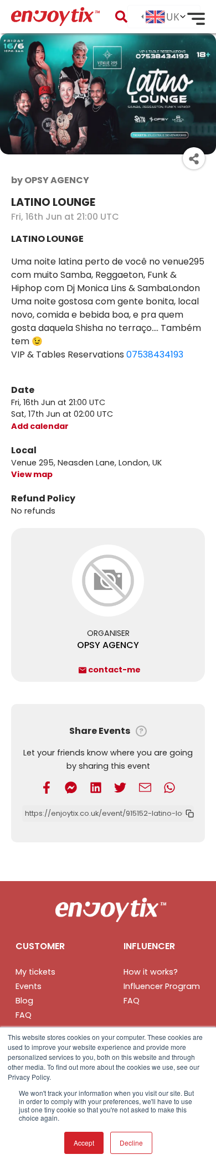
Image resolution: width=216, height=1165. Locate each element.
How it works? (151, 971)
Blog (24, 1000)
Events (29, 986)
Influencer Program (162, 986)
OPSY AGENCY (108, 645)
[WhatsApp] (169, 787)
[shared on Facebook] (46, 787)
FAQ (24, 1015)
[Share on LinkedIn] (96, 787)
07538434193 (154, 354)
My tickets (35, 971)
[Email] (145, 787)
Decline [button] (131, 1142)
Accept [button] (84, 1142)
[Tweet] (120, 787)
